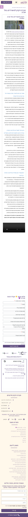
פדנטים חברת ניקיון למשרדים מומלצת (19, 461)
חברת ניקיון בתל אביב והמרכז (20, 466)
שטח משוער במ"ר (21, 307)
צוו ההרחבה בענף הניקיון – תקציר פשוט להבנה (17, 468)
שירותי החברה (23, 453)
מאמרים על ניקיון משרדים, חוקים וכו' (19, 470)
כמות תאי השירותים (20, 314)
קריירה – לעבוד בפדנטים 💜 (20, 427)
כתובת (23, 304)
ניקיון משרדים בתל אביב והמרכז (17, 31)
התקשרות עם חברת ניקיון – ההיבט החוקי (18, 459)
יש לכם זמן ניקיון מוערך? (19, 318)
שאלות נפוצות (23, 457)
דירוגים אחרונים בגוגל (14, 357)
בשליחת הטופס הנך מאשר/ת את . (15, 343)
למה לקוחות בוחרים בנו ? (21, 455)
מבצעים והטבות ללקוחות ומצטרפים (19, 464)
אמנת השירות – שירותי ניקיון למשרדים (18, 436)
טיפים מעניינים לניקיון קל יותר (20, 462)
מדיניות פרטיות (23, 434)
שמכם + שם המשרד (20, 301)
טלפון (23, 328)
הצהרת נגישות (23, 433)
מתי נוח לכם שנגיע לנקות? (19, 325)
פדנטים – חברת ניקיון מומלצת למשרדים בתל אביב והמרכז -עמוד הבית (17, 472)
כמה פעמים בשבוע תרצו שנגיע (18, 321)
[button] (16, 2)
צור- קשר (24, 442)
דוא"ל (23, 332)
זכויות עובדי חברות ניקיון (21, 429)
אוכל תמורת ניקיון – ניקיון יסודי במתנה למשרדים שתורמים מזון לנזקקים (19, 451)
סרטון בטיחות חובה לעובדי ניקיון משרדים (18, 431)
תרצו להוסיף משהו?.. (20, 335)
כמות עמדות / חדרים (20, 311)
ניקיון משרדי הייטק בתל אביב (20, 480)
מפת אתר (24, 440)
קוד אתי (24, 438)
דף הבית (24, 7)
